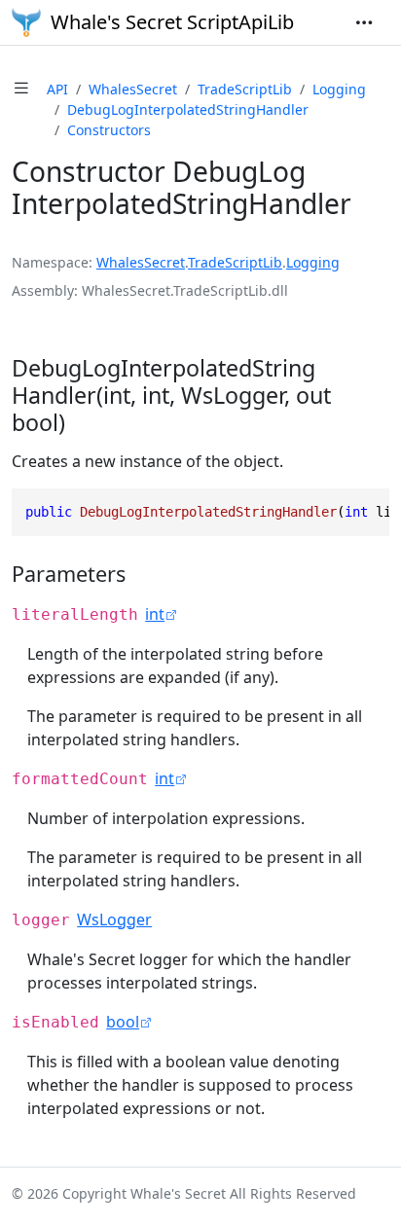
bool (122, 1021)
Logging (339, 89)
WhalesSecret (133, 89)
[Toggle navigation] (364, 22)
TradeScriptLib (245, 89)
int (154, 614)
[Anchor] (80, 422)
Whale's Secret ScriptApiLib (172, 22)
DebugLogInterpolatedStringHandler (188, 109)
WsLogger (114, 919)
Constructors (109, 130)
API (57, 89)
